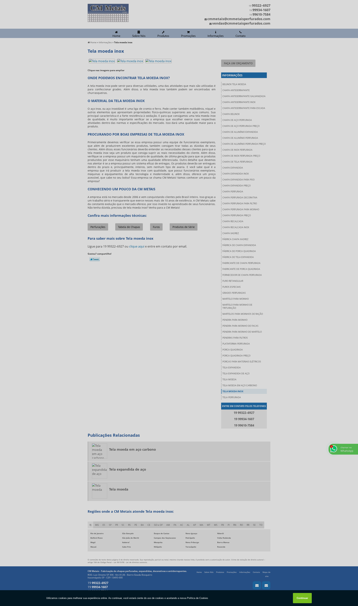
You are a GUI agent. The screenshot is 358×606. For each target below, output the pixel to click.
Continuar (302, 598)
